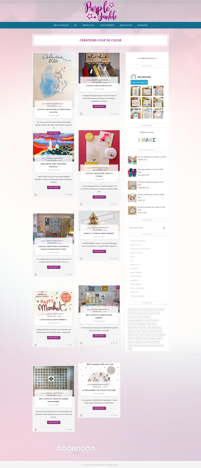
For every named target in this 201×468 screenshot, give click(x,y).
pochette (139, 342)
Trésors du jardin (137, 296)
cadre (145, 313)
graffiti (159, 331)
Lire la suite (53, 133)
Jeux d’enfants (107, 25)
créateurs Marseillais (135, 320)
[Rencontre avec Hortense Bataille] (53, 147)
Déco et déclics (61, 25)
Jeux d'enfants (136, 272)
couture (139, 317)
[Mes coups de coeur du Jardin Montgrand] (53, 381)
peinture (131, 342)
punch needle (133, 345)
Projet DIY (156, 342)
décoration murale (154, 327)
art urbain (142, 309)
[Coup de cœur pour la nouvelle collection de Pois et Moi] (53, 228)
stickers (152, 345)
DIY (75, 25)
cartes (157, 313)
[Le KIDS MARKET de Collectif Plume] (99, 375)
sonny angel (144, 345)
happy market (133, 335)
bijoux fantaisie (158, 309)
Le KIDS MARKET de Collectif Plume (99, 390)
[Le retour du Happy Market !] (53, 304)
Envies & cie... (97, 311)
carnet (151, 313)
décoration (142, 327)
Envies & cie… (89, 25)
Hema (142, 335)
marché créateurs (158, 335)
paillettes (152, 338)
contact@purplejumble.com (147, 58)
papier (159, 338)
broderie (138, 313)
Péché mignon (135, 284)
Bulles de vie (126, 25)
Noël (138, 338)
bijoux (150, 309)
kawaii (148, 335)
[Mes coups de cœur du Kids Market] (99, 299)
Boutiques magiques (138, 241)
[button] (136, 91)
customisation (141, 324)
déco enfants (133, 327)
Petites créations (137, 288)
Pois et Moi (147, 342)
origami (144, 338)
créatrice (155, 320)
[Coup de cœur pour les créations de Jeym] (53, 80)
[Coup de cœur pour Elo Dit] (99, 68)
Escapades (142, 25)
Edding (131, 331)
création (147, 320)
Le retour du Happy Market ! (53, 320)
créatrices (132, 324)
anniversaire (133, 309)
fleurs (152, 331)
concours (132, 317)
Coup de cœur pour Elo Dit (99, 86)
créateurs (147, 317)
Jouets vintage (136, 276)
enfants (137, 331)
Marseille (134, 280)
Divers (132, 257)
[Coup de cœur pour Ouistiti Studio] (99, 150)
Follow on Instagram (139, 82)
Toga (130, 349)
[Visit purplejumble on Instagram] (133, 77)
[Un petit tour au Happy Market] (99, 221)
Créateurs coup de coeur (54, 104)
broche (131, 313)
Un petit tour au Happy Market (99, 233)
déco (154, 324)
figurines (145, 331)
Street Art (134, 292)
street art (160, 345)
